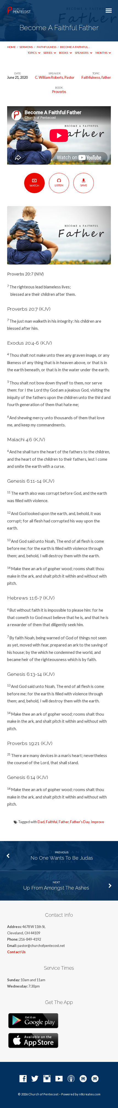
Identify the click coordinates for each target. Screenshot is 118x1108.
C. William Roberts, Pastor (54, 77)
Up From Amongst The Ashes (56, 888)
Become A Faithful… (75, 47)
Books (64, 52)
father (106, 77)
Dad (41, 822)
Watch (34, 185)
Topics (32, 52)
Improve (97, 822)
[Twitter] (34, 1078)
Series (48, 52)
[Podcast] (71, 1078)
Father (64, 822)
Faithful (51, 822)
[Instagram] (46, 1078)
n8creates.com (89, 1094)
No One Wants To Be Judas (61, 858)
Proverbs (59, 91)
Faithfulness (46, 47)
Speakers (82, 52)
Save (83, 185)
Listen (59, 185)
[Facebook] (23, 1078)
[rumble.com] (83, 1078)
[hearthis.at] (95, 1078)
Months (101, 52)
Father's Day (79, 822)
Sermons (26, 47)
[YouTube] (59, 1078)
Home (11, 47)
